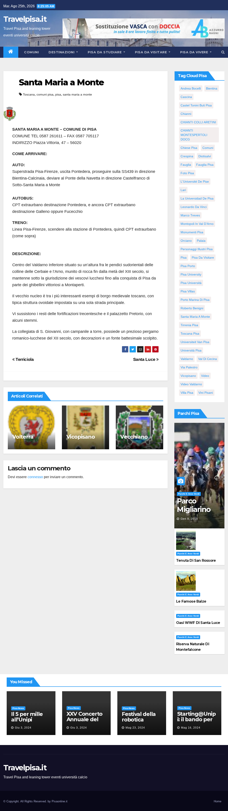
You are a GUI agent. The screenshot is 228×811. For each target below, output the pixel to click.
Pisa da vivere (194, 52)
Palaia (201, 240)
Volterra (22, 436)
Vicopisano (80, 436)
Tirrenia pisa (189, 325)
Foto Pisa (187, 173)
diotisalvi (204, 156)
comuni (207, 148)
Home (217, 801)
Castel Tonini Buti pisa (196, 105)
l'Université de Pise (195, 181)
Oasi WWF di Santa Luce (198, 623)
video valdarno (191, 384)
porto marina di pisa (195, 300)
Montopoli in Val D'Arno (197, 224)
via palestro (189, 367)
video (205, 376)
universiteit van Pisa (195, 342)
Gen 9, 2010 (189, 518)
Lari (183, 190)
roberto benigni (192, 308)
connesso (35, 477)
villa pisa (187, 392)
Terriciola (24, 359)
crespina (187, 156)
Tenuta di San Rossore (196, 560)
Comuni (31, 52)
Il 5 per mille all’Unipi (27, 717)
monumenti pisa (192, 232)
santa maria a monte (77, 94)
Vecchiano (133, 436)
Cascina (186, 97)
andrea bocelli (191, 88)
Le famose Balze (191, 601)
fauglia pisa (205, 164)
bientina (211, 88)
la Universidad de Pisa (197, 198)
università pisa (191, 350)
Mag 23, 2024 (135, 727)
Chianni (186, 114)
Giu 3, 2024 (23, 727)
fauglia (186, 164)
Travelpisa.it (25, 19)
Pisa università (191, 283)
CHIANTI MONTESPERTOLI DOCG (194, 135)
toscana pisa (190, 333)
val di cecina (207, 359)
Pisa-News (18, 708)
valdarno (187, 359)
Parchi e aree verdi (189, 494)
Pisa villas (188, 291)
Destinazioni (62, 52)
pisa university (191, 274)
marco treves (190, 215)
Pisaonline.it (59, 801)
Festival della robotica (139, 717)
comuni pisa (45, 94)
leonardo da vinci (194, 207)
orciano (186, 240)
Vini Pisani (205, 392)
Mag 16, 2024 (190, 727)
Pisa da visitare (151, 52)
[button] (223, 52)
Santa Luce (145, 359)
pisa (58, 94)
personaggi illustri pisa (197, 249)
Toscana (29, 94)
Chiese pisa (189, 148)
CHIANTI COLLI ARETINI (198, 122)
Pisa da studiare (105, 52)
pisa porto (188, 266)
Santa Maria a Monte (61, 82)
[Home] (10, 52)
